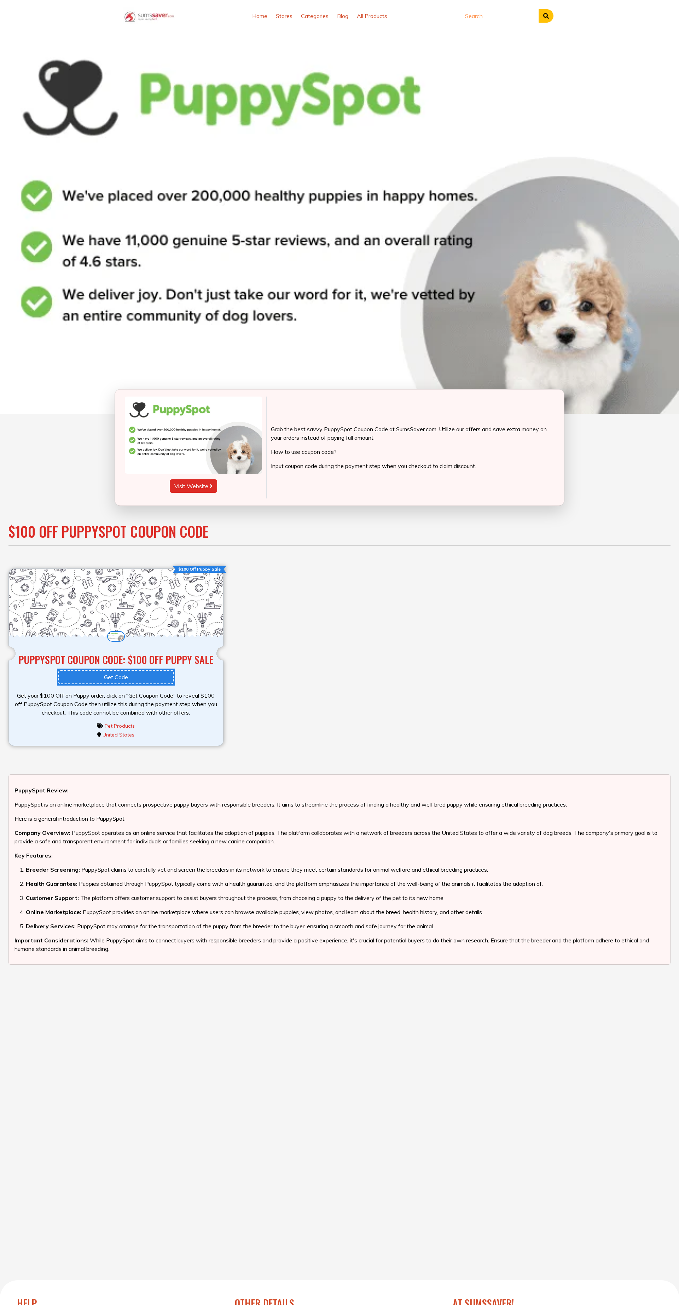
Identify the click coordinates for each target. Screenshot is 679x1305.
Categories (315, 15)
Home (259, 15)
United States (118, 735)
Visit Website (192, 486)
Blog (342, 15)
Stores (284, 15)
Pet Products (120, 726)
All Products (372, 15)
